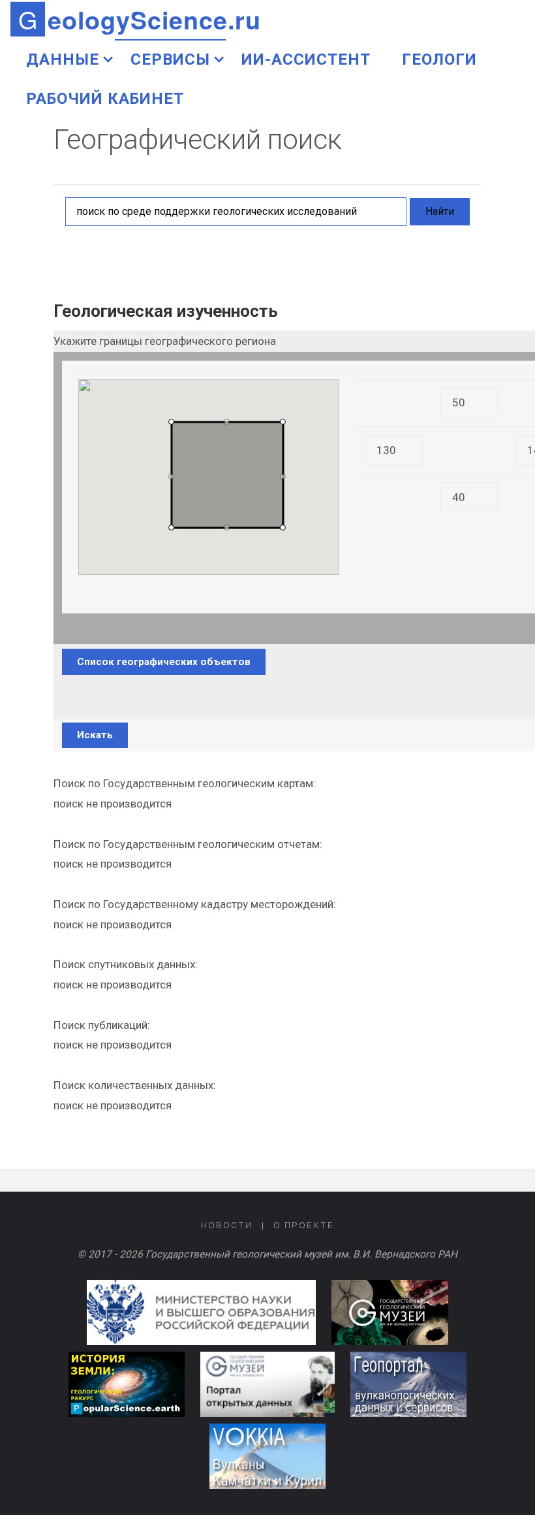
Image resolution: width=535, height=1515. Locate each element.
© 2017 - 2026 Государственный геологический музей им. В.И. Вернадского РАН (267, 1254)
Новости (226, 1225)
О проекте (303, 1225)
